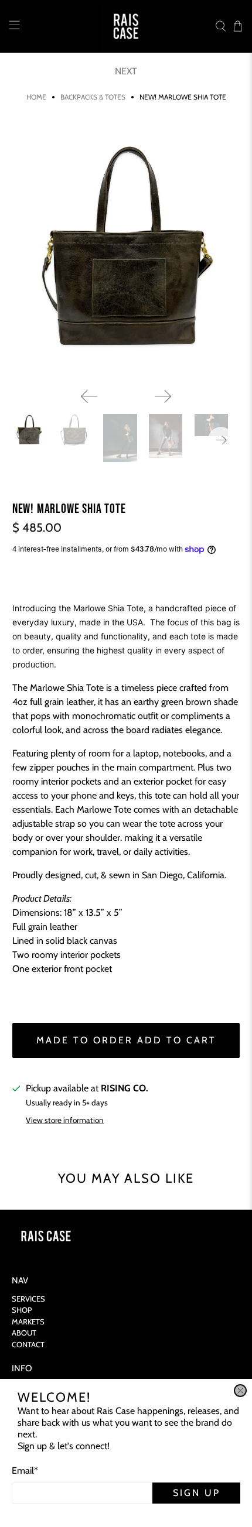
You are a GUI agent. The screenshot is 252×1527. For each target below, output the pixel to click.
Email (25, 1470)
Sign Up (196, 1492)
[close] (240, 1390)
